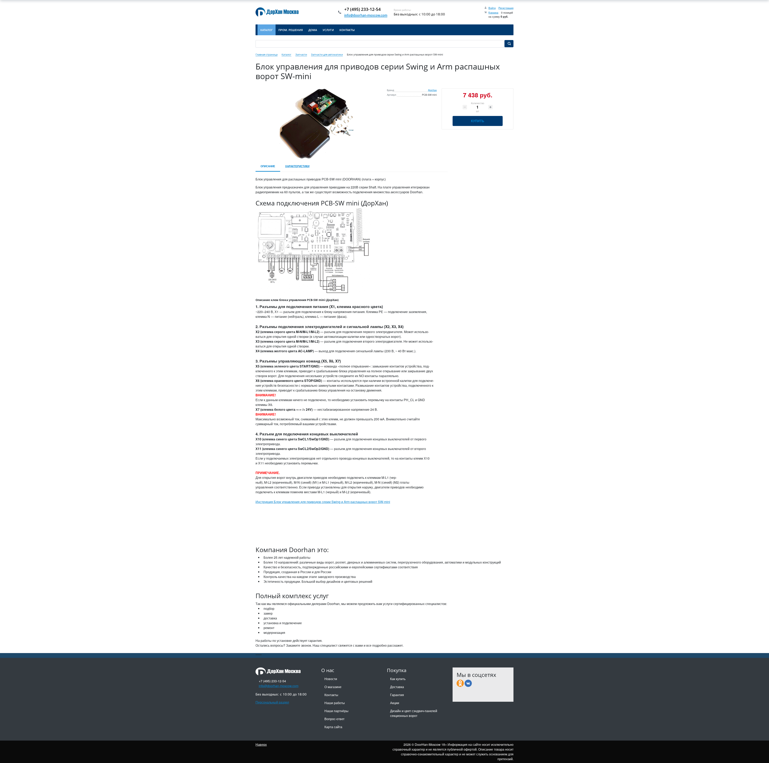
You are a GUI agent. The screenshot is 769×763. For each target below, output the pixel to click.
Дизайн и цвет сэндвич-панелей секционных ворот (413, 713)
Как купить (398, 678)
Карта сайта (333, 727)
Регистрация (505, 8)
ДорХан (432, 90)
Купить (477, 121)
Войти (492, 8)
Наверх (261, 744)
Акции (394, 703)
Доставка (397, 686)
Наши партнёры (336, 711)
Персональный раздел (272, 702)
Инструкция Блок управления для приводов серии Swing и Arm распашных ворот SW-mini (323, 501)
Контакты (331, 695)
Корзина (493, 12)
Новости (330, 678)
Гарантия (397, 695)
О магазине (332, 686)
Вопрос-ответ (334, 719)
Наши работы (334, 703)
